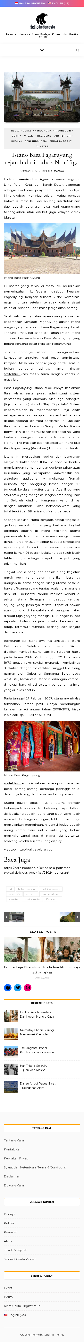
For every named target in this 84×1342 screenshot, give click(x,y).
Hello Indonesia (55, 170)
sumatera (31, 894)
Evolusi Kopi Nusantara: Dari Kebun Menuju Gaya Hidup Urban (37, 1015)
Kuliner (9, 1223)
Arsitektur (63, 136)
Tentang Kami (14, 1140)
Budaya (16, 141)
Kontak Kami (13, 1149)
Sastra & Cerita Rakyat (20, 1259)
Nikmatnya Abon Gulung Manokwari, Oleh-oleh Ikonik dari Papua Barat (37, 1032)
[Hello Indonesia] (42, 22)
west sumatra (32, 899)
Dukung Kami (14, 1185)
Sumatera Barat (57, 673)
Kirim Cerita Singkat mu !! (22, 1306)
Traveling (44, 136)
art (10, 888)
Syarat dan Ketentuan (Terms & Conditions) (35, 1167)
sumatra (13, 899)
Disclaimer (11, 1176)
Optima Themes (54, 1334)
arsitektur (33, 357)
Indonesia (44, 131)
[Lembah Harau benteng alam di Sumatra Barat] (71, 917)
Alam (8, 1241)
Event (8, 1288)
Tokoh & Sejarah (15, 1250)
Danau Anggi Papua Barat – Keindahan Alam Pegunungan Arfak (37, 1086)
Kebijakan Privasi (16, 1158)
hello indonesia (27, 888)
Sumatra (42, 146)
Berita (16, 136)
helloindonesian (51, 888)
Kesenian (10, 1232)
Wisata (29, 136)
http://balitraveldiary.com (36, 849)
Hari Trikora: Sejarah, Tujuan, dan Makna (33, 1068)
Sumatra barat (61, 141)
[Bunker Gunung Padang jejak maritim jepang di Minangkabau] (12, 917)
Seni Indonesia (36, 141)
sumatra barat (51, 894)
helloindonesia (22, 131)
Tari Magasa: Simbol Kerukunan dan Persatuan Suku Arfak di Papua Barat (37, 1050)
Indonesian (63, 131)
